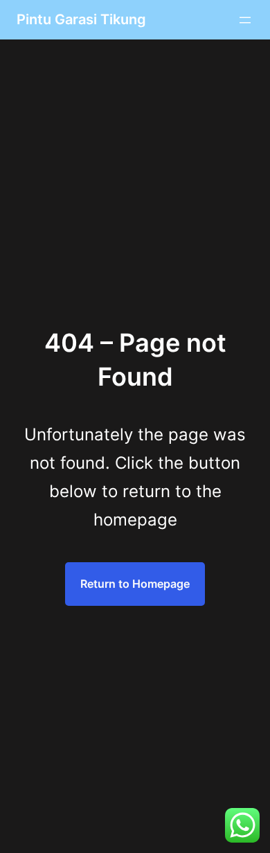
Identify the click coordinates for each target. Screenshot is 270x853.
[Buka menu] (245, 20)
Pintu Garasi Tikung (81, 19)
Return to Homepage (135, 584)
